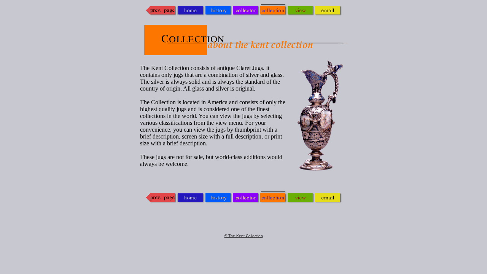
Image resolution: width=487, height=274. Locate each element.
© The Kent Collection (243, 236)
